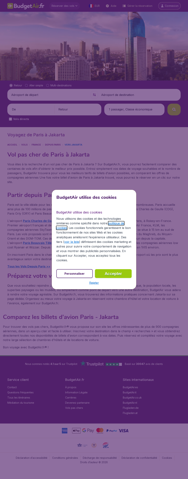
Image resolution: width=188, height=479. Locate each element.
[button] (94, 283)
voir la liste (71, 242)
